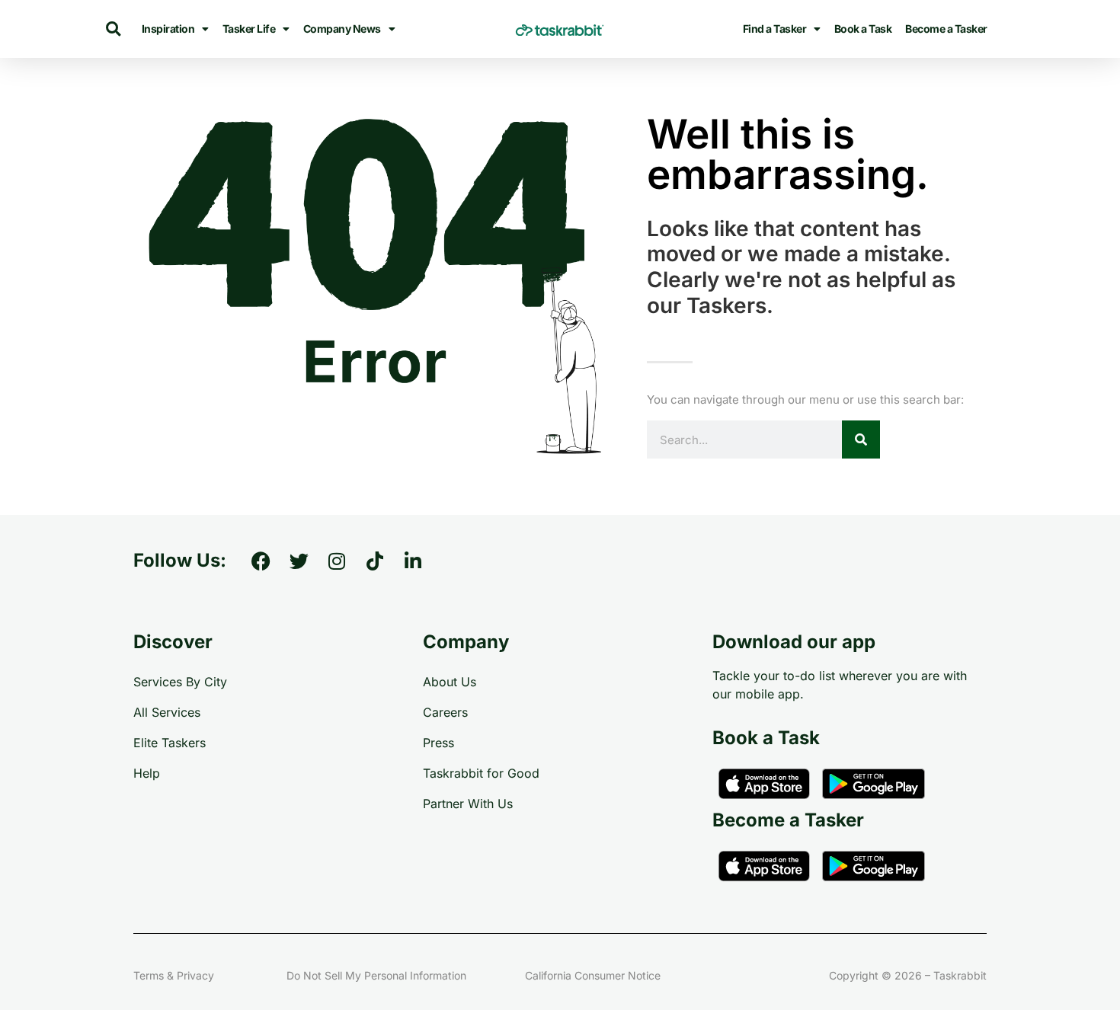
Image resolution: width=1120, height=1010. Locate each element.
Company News (342, 28)
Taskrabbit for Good (481, 773)
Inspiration (168, 28)
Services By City (180, 681)
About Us (449, 681)
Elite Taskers (169, 742)
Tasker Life (249, 28)
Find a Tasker (775, 28)
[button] (113, 29)
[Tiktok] (375, 561)
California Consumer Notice (593, 975)
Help (146, 773)
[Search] (861, 439)
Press (438, 742)
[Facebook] (261, 561)
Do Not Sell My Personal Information (376, 975)
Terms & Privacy (173, 975)
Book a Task (863, 28)
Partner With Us (468, 803)
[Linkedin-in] (413, 561)
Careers (445, 712)
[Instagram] (337, 561)
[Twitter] (299, 561)
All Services (166, 712)
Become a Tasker (946, 28)
